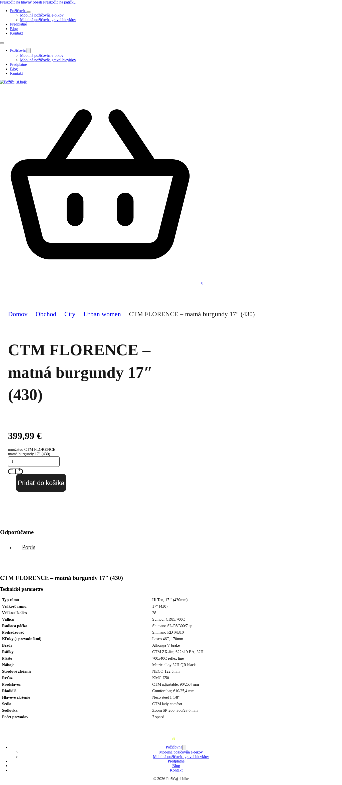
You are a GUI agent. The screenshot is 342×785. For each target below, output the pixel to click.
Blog (14, 29)
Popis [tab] (28, 547)
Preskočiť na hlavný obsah (21, 2)
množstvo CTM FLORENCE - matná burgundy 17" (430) (33, 451)
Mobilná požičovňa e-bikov (42, 15)
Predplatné (18, 24)
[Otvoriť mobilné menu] (2, 43)
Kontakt (16, 33)
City (69, 314)
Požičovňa (18, 11)
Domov (18, 314)
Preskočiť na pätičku (59, 2)
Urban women (102, 314)
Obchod (46, 314)
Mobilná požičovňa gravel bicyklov (48, 20)
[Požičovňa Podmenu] (29, 12)
